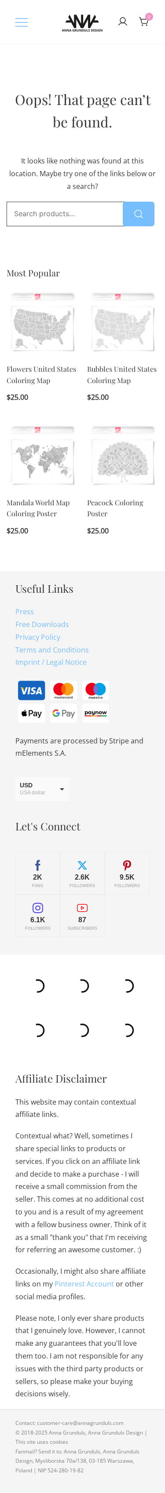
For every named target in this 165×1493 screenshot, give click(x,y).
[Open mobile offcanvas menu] (21, 21)
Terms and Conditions (52, 650)
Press (24, 611)
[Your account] (122, 22)
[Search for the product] (138, 214)
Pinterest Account (84, 1284)
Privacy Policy (37, 637)
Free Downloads (42, 624)
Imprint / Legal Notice (51, 662)
